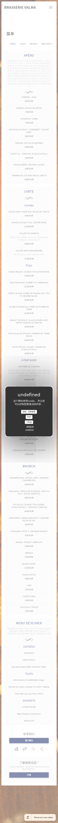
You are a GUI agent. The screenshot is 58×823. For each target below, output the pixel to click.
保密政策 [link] (30, 426)
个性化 (29, 422)
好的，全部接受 (29, 411)
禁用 (29, 417)
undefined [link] (29, 430)
